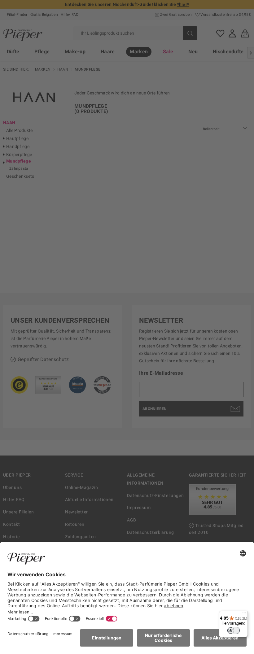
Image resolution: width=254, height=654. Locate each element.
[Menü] (244, 614)
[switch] (233, 630)
